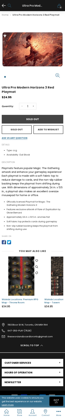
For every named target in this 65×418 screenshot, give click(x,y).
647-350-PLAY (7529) (19, 330)
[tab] (32, 363)
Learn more (8, 404)
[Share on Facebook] (4, 242)
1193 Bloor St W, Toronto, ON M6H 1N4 (28, 324)
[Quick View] (36, 266)
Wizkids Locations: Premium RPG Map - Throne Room (20, 301)
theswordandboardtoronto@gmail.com (30, 336)
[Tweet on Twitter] (9, 242)
